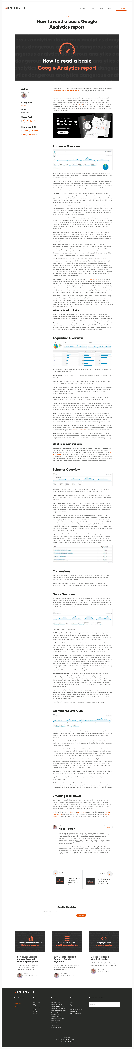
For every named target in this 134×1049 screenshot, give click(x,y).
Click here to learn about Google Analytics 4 (67, 90)
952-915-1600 (17, 1003)
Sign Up (81, 915)
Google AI (32, 134)
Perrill (15, 8)
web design (70, 812)
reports (80, 104)
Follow (108, 827)
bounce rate (93, 279)
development (81, 812)
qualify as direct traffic (80, 430)
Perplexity (34, 130)
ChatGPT (26, 130)
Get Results (121, 8)
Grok (24, 134)
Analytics (24, 105)
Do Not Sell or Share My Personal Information (67, 1039)
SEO (61, 814)
